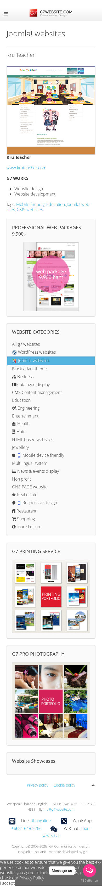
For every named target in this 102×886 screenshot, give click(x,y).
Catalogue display (33, 384)
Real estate (26, 495)
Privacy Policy (31, 878)
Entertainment (25, 416)
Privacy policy (37, 785)
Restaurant (25, 511)
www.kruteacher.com (26, 168)
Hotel (21, 431)
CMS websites (30, 210)
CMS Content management (37, 392)
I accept (7, 883)
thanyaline (41, 820)
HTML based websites (32, 439)
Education (55, 204)
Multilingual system (29, 463)
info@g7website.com (58, 809)
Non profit (21, 479)
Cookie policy (64, 785)
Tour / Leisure (29, 527)
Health (23, 424)
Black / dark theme (29, 369)
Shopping (25, 519)
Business (24, 377)
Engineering (27, 408)
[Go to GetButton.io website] (89, 880)
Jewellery (20, 447)
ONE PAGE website (30, 487)
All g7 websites (26, 344)
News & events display (37, 471)
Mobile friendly (30, 204)
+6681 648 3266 (26, 828)
